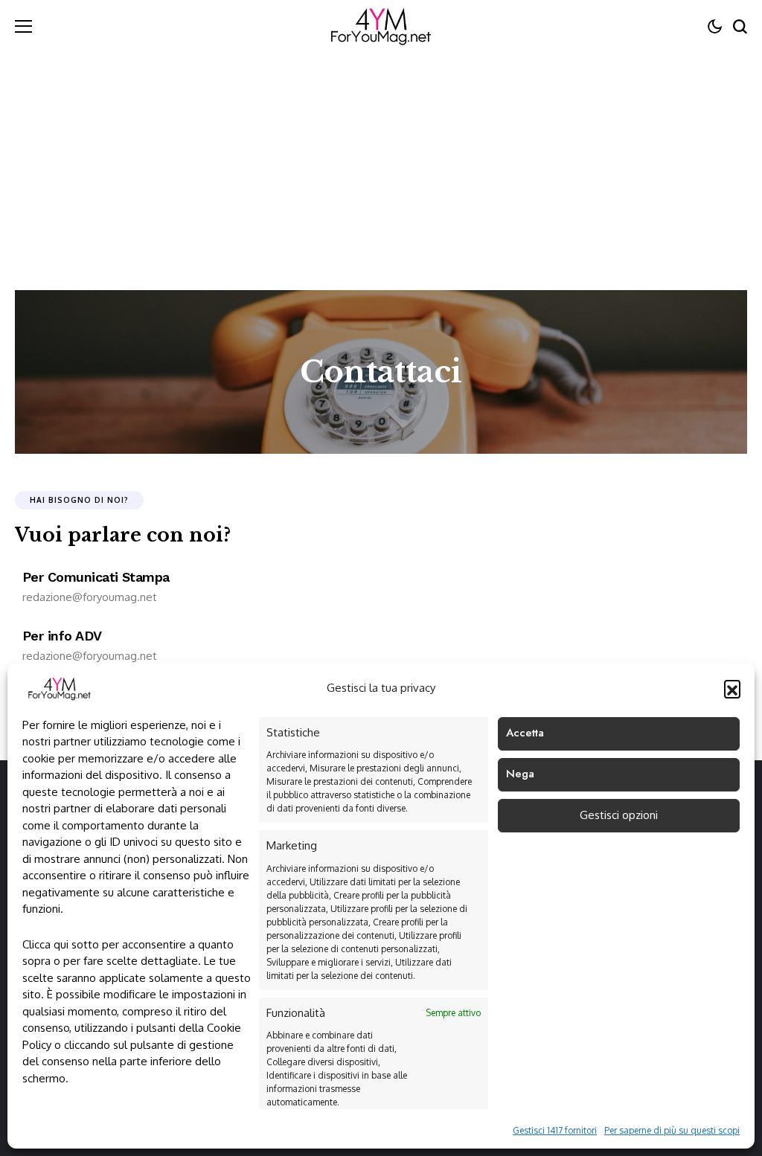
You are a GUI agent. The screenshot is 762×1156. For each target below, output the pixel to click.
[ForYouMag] (381, 26)
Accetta (525, 733)
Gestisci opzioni (619, 815)
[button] (732, 688)
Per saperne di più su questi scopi (672, 1130)
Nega (520, 773)
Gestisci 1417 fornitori (555, 1130)
